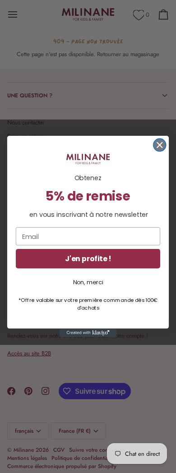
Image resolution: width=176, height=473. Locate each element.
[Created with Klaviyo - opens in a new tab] (87, 333)
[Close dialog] (159, 145)
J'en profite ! (88, 259)
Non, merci (88, 282)
